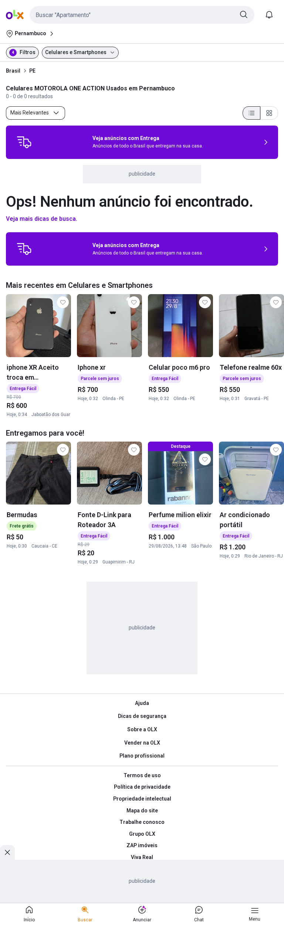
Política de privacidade (142, 787)
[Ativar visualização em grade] (269, 113)
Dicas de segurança (142, 716)
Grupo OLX (142, 834)
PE (32, 70)
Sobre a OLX (142, 729)
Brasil (13, 70)
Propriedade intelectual (142, 799)
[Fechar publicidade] (7, 852)
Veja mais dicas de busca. (41, 218)
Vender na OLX (142, 743)
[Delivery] (24, 142)
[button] (142, 15)
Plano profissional (142, 756)
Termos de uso (142, 775)
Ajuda (142, 703)
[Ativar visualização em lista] (251, 113)
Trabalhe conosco (142, 822)
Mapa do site (142, 810)
